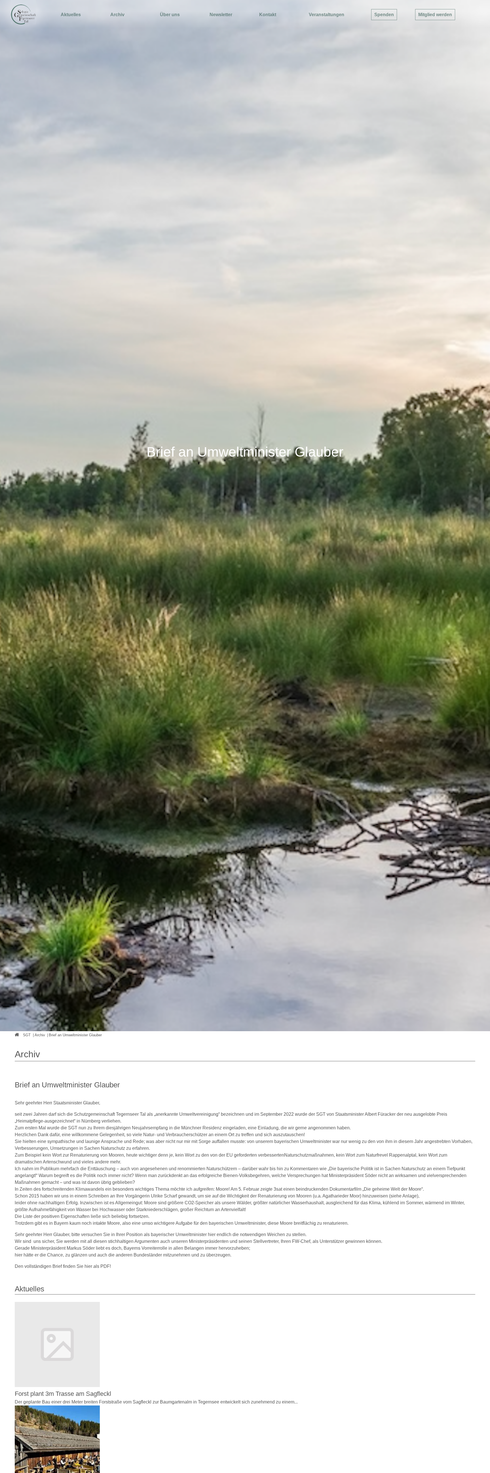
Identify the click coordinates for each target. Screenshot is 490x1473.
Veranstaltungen (326, 14)
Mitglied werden (435, 14)
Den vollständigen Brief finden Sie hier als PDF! (63, 1266)
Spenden (384, 14)
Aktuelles (71, 14)
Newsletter (221, 14)
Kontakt (267, 14)
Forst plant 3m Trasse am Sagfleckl (63, 1393)
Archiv (117, 14)
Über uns (170, 14)
